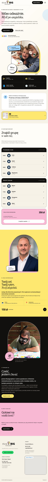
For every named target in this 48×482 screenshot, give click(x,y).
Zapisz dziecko (37, 2)
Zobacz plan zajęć (19, 30)
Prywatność (44, 479)
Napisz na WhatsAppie (7, 452)
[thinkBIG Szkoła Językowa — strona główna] (8, 2)
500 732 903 (27, 446)
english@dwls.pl (28, 448)
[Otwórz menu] (45, 2)
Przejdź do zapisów (24, 221)
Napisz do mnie (7, 396)
